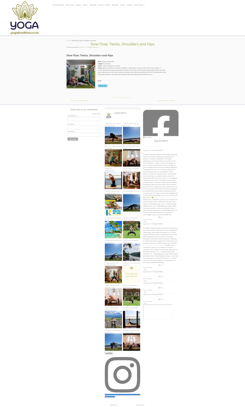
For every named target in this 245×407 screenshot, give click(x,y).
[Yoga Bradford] (147, 137)
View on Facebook (147, 219)
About (85, 5)
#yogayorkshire (155, 214)
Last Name (71, 131)
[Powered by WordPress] (125, 405)
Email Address (72, 116)
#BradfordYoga (163, 260)
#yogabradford (169, 212)
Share (145, 221)
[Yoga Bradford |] (28, 17)
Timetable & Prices (58, 5)
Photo (161, 217)
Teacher (122, 5)
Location (78, 5)
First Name (71, 124)
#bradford (162, 212)
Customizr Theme (140, 405)
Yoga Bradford (95, 47)
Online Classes (139, 5)
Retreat (107, 5)
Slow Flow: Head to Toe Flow (167, 101)
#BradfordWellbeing (148, 262)
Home (68, 40)
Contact (129, 5)
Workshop (115, 5)
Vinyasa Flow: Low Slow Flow (78, 101)
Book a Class (70, 5)
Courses (100, 5)
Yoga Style (93, 5)
